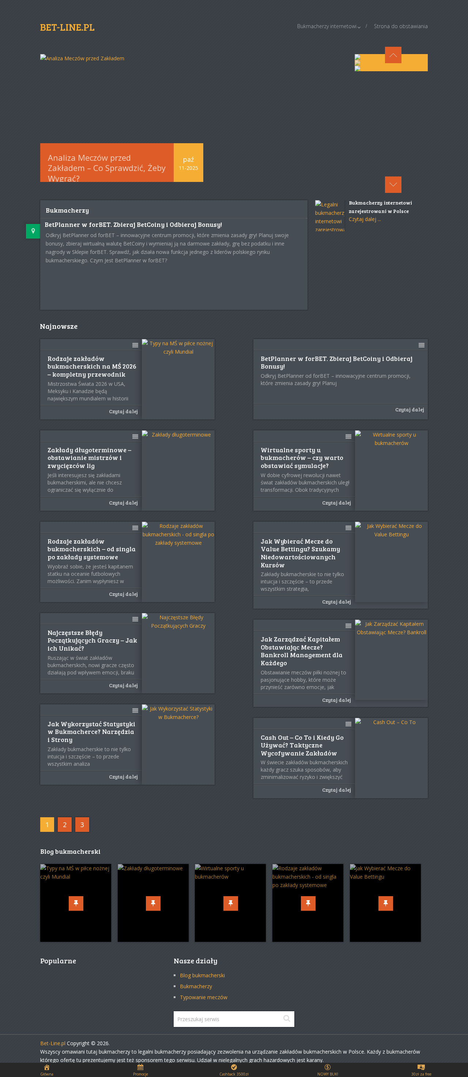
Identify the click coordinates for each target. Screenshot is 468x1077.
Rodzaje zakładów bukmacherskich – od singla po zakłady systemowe (92, 549)
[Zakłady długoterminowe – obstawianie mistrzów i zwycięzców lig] (178, 470)
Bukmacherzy (196, 986)
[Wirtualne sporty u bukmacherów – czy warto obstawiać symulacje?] (391, 470)
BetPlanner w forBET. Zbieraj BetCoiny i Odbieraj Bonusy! (133, 224)
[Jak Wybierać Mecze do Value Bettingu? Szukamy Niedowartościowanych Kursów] (391, 562)
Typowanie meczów (203, 997)
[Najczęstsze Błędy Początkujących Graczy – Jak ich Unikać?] (178, 653)
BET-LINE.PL (67, 27)
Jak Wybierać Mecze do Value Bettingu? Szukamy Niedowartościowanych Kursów (300, 553)
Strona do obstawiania (401, 26)
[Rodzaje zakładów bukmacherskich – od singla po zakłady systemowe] (178, 562)
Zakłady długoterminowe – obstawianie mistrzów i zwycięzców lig (89, 458)
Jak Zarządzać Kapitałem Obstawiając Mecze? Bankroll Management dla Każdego (302, 651)
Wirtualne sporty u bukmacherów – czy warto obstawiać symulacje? (302, 458)
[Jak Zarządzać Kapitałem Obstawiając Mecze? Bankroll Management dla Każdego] (391, 660)
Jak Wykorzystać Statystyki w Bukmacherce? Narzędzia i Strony (91, 732)
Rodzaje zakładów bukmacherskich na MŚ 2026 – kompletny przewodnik (92, 366)
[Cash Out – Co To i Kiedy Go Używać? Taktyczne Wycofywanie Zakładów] (391, 758)
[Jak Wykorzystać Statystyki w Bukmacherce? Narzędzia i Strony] (178, 744)
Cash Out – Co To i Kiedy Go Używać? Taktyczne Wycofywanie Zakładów (302, 745)
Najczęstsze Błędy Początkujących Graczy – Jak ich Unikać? (92, 640)
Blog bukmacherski (202, 975)
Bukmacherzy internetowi (326, 26)
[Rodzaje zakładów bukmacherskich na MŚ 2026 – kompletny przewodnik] (178, 379)
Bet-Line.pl (52, 1043)
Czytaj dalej (123, 411)
